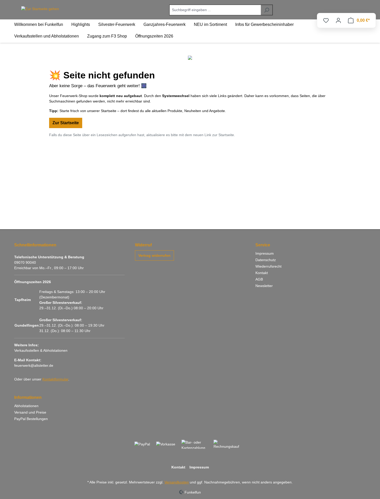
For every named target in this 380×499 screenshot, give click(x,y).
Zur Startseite (65, 123)
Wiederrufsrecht (268, 266)
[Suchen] (267, 10)
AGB (259, 279)
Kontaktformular (55, 379)
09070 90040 (25, 262)
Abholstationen (26, 406)
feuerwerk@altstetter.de (33, 365)
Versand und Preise (30, 412)
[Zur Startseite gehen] (40, 9)
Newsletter (264, 286)
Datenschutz (265, 260)
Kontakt (261, 273)
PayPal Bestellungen (31, 419)
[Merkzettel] (326, 20)
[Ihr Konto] (338, 20)
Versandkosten (176, 482)
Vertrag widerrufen (154, 255)
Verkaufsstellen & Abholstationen (40, 350)
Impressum (264, 253)
